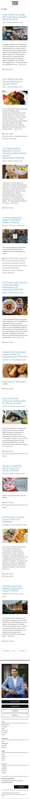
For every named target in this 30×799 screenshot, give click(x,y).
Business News (5, 724)
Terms (3, 760)
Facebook (4, 768)
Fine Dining (14, 263)
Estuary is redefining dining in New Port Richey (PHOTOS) (12, 468)
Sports (3, 734)
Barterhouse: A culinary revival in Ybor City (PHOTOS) (13, 519)
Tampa (13, 270)
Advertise (15, 711)
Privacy (3, 758)
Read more (22, 64)
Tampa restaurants (8, 273)
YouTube (4, 770)
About (3, 754)
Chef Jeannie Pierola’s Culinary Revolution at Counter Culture (12, 81)
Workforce (4, 745)
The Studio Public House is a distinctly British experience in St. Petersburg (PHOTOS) (15, 286)
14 (20, 651)
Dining (6, 258)
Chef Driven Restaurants (12, 261)
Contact (15, 715)
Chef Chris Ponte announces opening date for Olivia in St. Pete (13, 400)
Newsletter (15, 706)
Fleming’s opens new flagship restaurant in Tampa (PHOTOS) (12, 588)
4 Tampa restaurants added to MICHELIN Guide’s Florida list (12, 220)
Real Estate (4, 726)
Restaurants (23, 258)
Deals (3, 741)
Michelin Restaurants (12, 268)
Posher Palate (8, 69)
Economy (4, 747)
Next (24, 651)
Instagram (4, 766)
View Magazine (15, 701)
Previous (6, 651)
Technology (4, 732)
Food (20, 263)
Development (5, 743)
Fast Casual (6, 263)
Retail (3, 728)
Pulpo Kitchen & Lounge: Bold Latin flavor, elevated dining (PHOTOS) (14, 17)
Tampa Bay (19, 270)
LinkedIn (4, 772)
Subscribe (21, 787)
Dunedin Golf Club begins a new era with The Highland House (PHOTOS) (14, 354)
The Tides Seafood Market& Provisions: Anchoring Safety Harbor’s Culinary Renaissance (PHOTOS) (14, 153)
